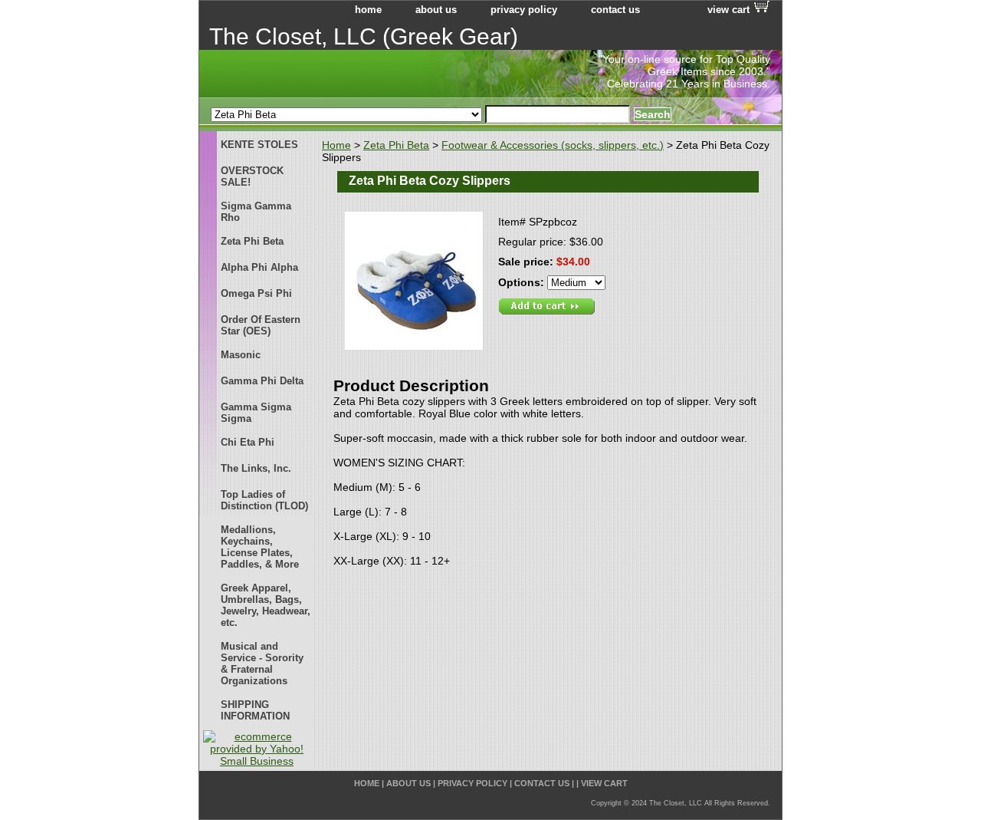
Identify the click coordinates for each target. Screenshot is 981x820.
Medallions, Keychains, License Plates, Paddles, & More (260, 547)
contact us (615, 9)
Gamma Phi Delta (262, 381)
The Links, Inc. (256, 468)
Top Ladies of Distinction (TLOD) (264, 500)
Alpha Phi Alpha (259, 267)
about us (436, 9)
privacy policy (523, 9)
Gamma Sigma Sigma (256, 412)
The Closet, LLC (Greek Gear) (363, 36)
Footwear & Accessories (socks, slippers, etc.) (552, 145)
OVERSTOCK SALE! (252, 176)
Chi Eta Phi (247, 442)
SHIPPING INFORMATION (255, 710)
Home (336, 145)
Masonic (241, 355)
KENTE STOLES (259, 144)
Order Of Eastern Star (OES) (260, 325)
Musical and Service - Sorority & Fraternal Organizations (262, 664)
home (368, 9)
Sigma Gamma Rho (256, 211)
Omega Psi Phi (256, 293)
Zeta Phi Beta (396, 145)
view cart (728, 9)
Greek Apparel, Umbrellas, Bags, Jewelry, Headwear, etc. (265, 605)
